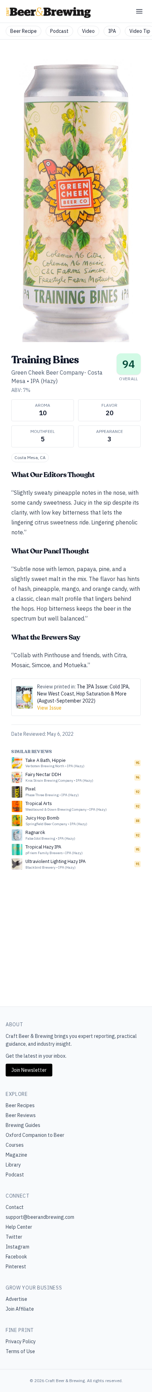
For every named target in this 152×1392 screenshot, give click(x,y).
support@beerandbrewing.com (40, 1217)
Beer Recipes (20, 1105)
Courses (15, 1145)
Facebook (16, 1256)
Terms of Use (20, 1351)
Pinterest (16, 1266)
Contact (15, 1207)
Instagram (17, 1247)
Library (13, 1165)
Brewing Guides (23, 1125)
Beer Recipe (23, 31)
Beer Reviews (21, 1115)
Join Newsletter (29, 1070)
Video (88, 31)
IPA (112, 31)
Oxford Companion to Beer (35, 1135)
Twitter (14, 1237)
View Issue (49, 708)
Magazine (16, 1155)
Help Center (19, 1227)
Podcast (59, 31)
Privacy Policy (21, 1341)
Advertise (16, 1299)
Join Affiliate (20, 1309)
